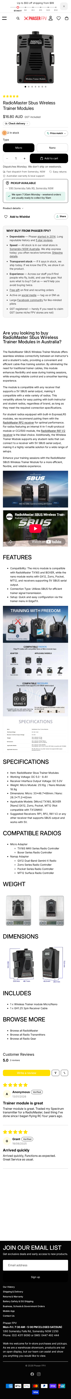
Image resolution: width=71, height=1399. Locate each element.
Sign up (35, 1277)
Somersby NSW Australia (25, 248)
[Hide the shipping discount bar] (64, 6)
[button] (11, 96)
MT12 (13, 580)
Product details (12, 208)
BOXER (50, 572)
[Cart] (67, 18)
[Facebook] (32, 1374)
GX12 (43, 576)
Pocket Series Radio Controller (35, 868)
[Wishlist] (59, 18)
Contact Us (8, 1316)
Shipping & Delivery (13, 1291)
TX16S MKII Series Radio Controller (38, 848)
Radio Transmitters (34, 1034)
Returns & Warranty (13, 1296)
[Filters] (55, 1073)
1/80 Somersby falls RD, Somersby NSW (31, 188)
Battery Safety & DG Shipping (18, 1301)
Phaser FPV (40, 1365)
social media (29, 295)
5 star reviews (44, 240)
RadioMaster (30, 1030)
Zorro (51, 576)
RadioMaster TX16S (28, 572)
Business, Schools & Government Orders (24, 1306)
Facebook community (30, 300)
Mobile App (9, 1311)
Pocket (59, 576)
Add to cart (51, 158)
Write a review (26, 1073)
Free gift (15, 289)
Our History (9, 1286)
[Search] (18, 18)
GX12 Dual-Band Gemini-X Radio (36, 860)
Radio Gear (29, 1038)
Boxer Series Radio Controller (34, 852)
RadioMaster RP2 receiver (18, 422)
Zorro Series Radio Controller (34, 864)
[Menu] (4, 18)
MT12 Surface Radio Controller (35, 872)
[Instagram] (39, 1374)
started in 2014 (47, 236)
